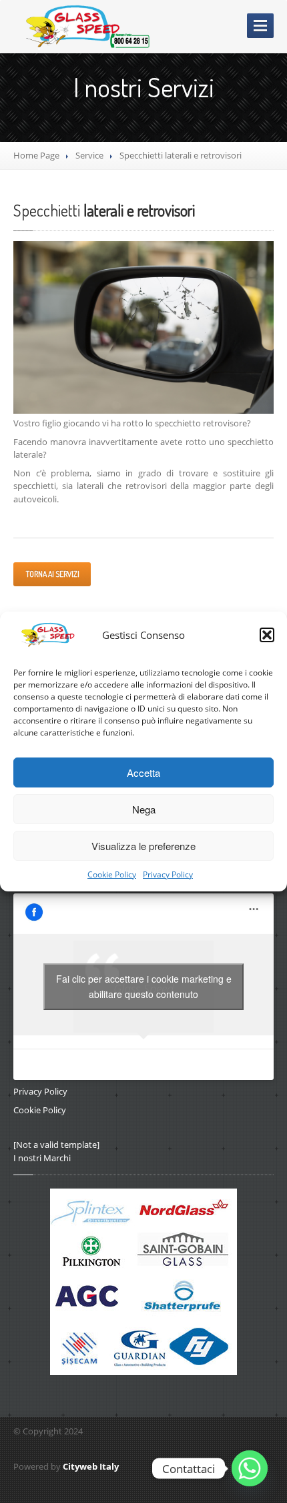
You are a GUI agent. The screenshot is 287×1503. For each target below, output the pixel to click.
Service (89, 155)
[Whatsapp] (250, 1468)
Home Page (36, 155)
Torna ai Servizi (52, 574)
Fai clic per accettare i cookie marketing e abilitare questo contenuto (144, 986)
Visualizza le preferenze (143, 846)
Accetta (143, 772)
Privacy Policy (168, 874)
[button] (267, 635)
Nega (144, 809)
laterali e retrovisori (104, 210)
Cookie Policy (111, 874)
